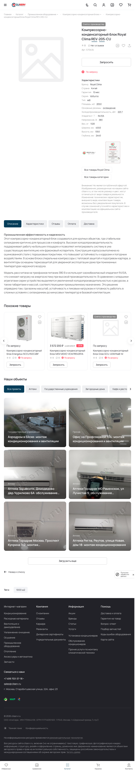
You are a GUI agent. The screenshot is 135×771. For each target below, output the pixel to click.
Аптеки (33, 389)
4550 (98, 127)
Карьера (40, 623)
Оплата (72, 223)
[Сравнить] (117, 45)
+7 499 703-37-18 (13, 678)
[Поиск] (95, 5)
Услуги (72, 629)
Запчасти (9, 661)
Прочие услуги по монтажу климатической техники (83, 651)
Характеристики (35, 223)
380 (101, 119)
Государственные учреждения (61, 389)
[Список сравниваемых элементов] (112, 5)
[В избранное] (123, 45)
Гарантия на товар (111, 618)
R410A (101, 115)
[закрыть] (133, 574)
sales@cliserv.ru (12, 683)
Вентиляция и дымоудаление (12, 625)
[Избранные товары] (120, 5)
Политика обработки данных (125, 574)
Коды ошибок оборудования (116, 634)
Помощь (106, 606)
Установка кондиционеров (83, 635)
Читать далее (73, 752)
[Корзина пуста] (129, 5)
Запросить (106, 62)
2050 (99, 104)
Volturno (94, 96)
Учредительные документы (51, 639)
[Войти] (103, 5)
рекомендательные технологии (66, 737)
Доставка (89, 223)
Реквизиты (42, 629)
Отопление (10, 651)
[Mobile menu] (5, 5)
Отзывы (56, 223)
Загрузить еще (67, 561)
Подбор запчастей (111, 629)
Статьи (72, 623)
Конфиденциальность (37, 728)
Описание (12, 223)
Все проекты (14, 389)
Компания (42, 606)
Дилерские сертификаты (49, 634)
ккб (89, 100)
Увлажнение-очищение (17, 632)
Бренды (72, 618)
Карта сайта (107, 639)
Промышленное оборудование (12, 644)
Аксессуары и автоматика (18, 656)
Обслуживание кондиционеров (77, 642)
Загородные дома (95, 389)
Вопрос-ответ (108, 623)
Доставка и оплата (111, 613)
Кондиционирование (15, 613)
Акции (71, 613)
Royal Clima (96, 84)
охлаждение (109, 107)
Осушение (9, 637)
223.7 (120, 111)
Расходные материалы (16, 618)
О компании (42, 613)
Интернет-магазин (15, 606)
